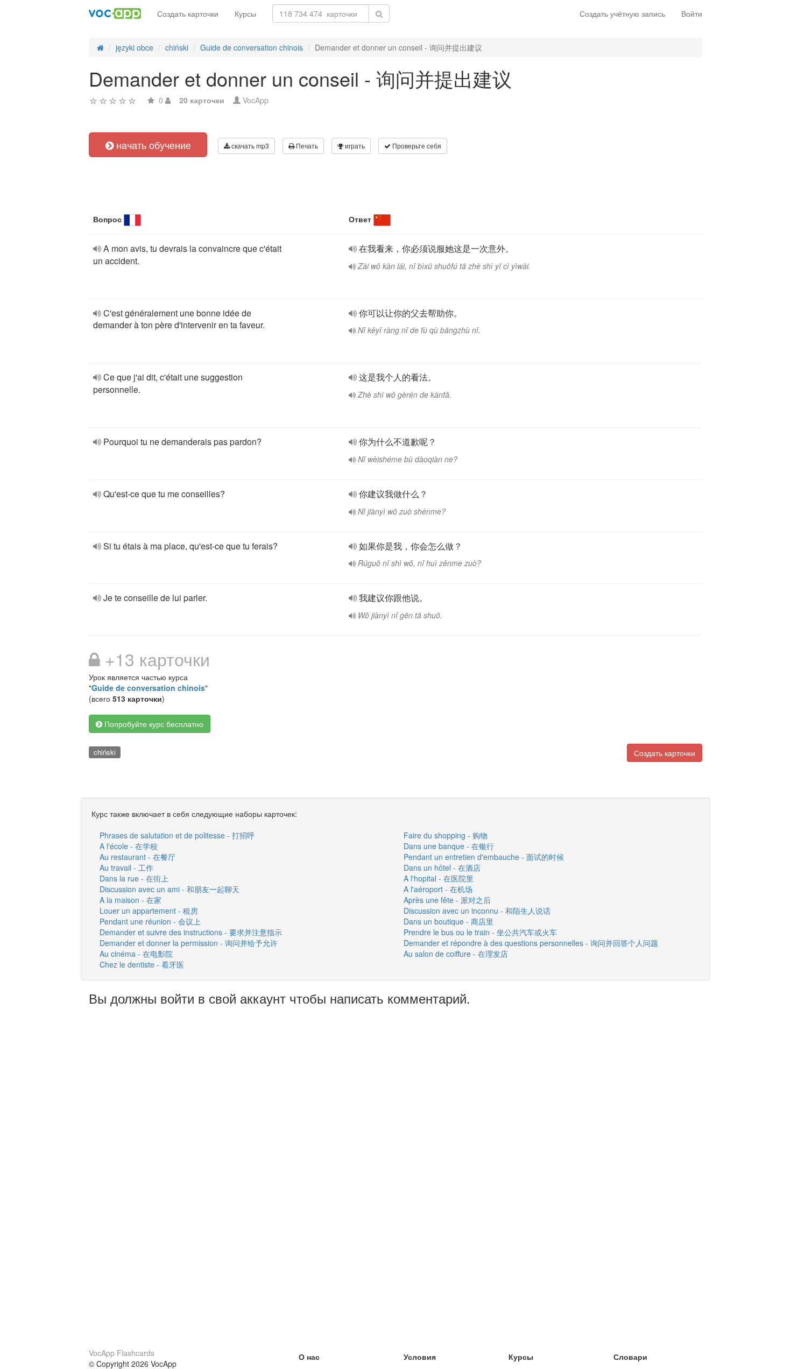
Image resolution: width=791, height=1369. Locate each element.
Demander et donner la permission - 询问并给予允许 (189, 942)
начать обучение (152, 145)
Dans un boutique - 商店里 (448, 921)
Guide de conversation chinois (148, 687)
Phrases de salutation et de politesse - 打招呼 (177, 835)
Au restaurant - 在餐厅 (137, 856)
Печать (306, 145)
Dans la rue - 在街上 (134, 878)
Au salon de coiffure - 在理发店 (456, 953)
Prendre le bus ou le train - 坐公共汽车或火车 (480, 932)
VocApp (256, 100)
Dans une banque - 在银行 (449, 846)
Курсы (245, 13)
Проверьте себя (416, 145)
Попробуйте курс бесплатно (152, 723)
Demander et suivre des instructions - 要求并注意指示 (191, 932)
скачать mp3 (249, 145)
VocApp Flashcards (121, 1352)
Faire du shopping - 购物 (446, 835)
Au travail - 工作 (126, 867)
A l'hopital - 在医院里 (439, 878)
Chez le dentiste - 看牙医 (142, 964)
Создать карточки (187, 13)
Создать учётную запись (622, 13)
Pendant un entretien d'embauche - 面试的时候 (484, 856)
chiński (105, 752)
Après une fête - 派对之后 (447, 899)
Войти (691, 13)
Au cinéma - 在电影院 (136, 953)
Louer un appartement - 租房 (149, 910)
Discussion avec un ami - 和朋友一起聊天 (169, 889)
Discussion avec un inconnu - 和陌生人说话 (477, 910)
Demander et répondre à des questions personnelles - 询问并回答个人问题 (531, 942)
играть (354, 145)
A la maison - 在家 (130, 899)
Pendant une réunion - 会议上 (150, 921)
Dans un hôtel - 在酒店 (442, 867)
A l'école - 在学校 (129, 846)
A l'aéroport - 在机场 (438, 889)
